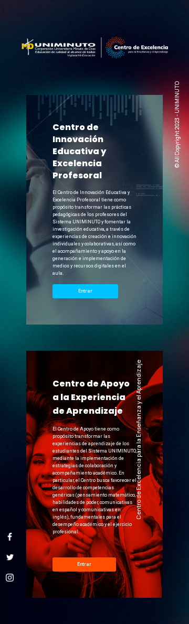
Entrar (85, 291)
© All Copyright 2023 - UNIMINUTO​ (177, 124)
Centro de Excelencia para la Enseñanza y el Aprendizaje (138, 440)
